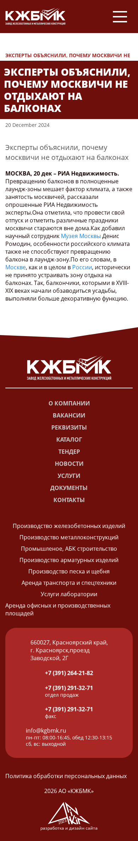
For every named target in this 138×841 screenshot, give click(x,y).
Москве (15, 267)
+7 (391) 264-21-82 (69, 673)
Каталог (69, 439)
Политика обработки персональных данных (66, 776)
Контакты (69, 500)
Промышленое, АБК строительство (69, 548)
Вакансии (69, 415)
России (82, 267)
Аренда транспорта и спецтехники (69, 583)
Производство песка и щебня (69, 571)
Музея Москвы (81, 236)
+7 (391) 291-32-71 (69, 688)
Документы (69, 488)
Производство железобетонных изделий (69, 526)
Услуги (69, 476)
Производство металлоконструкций (69, 537)
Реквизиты (69, 427)
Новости (25, 47)
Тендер (69, 451)
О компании (69, 403)
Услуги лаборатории (69, 594)
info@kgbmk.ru (46, 730)
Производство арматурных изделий (69, 560)
